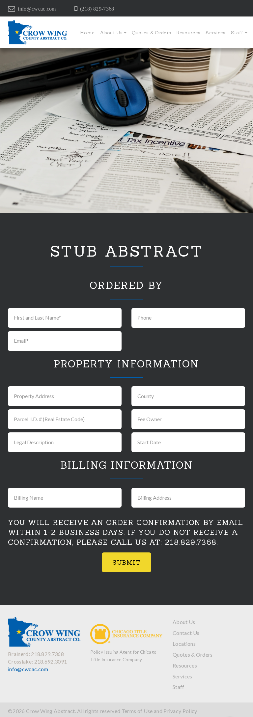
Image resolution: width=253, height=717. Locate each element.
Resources (188, 33)
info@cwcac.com (37, 8)
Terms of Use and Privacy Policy (159, 711)
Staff (238, 33)
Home (87, 33)
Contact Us (186, 633)
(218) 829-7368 (97, 8)
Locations (184, 643)
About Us (112, 33)
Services (216, 33)
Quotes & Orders (151, 33)
